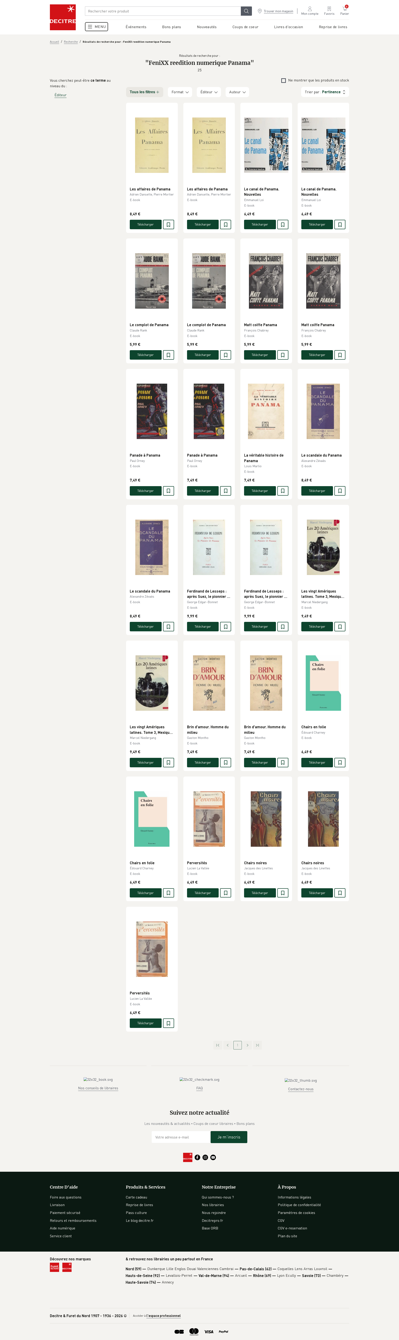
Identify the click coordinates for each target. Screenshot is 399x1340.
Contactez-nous (301, 1089)
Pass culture (136, 1212)
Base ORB (210, 1228)
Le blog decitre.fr (140, 1220)
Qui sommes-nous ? (218, 1197)
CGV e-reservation (292, 1228)
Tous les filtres (142, 92)
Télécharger (145, 224)
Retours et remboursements (73, 1220)
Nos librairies (213, 1204)
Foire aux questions (66, 1197)
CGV (281, 1220)
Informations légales (294, 1197)
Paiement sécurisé (65, 1212)
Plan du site (287, 1236)
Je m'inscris (229, 1136)
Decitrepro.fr (212, 1220)
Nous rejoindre (214, 1212)
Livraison (57, 1204)
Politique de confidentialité (299, 1204)
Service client (61, 1236)
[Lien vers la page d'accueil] (63, 17)
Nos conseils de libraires (98, 1088)
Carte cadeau (136, 1197)
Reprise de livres (139, 1204)
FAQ (199, 1088)
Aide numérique (62, 1228)
